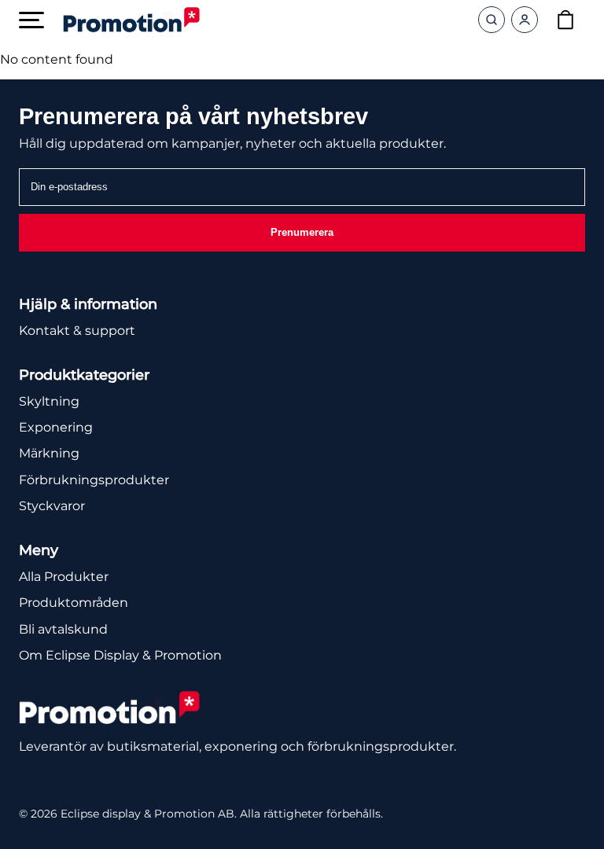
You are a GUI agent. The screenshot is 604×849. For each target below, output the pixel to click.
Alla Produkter (64, 576)
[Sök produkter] (491, 19)
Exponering (56, 427)
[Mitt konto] (524, 19)
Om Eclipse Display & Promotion (120, 655)
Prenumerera (302, 232)
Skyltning (49, 401)
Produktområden (73, 602)
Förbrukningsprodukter (94, 479)
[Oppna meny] (31, 20)
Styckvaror (52, 505)
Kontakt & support (77, 330)
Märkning (49, 453)
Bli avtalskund (63, 629)
